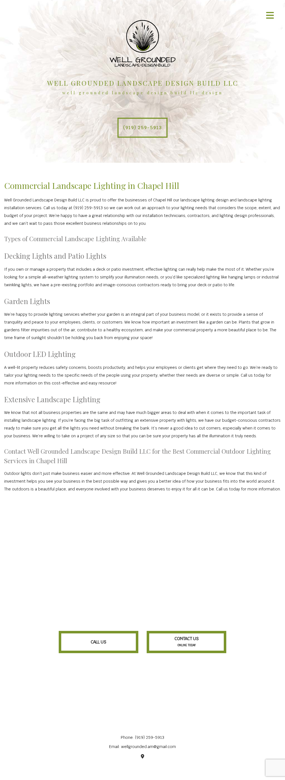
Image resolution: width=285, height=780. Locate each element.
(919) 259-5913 (142, 127)
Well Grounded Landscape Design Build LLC (142, 83)
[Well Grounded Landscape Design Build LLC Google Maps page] (142, 756)
